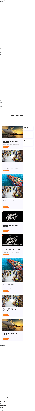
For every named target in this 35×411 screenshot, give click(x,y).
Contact (1, 50)
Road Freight (25, 135)
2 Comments (12, 200)
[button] (1, 2)
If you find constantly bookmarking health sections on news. (11, 250)
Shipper (1, 49)
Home (0, 51)
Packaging (25, 134)
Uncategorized (25, 137)
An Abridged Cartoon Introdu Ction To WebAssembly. (10, 142)
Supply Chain (25, 136)
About (0, 48)
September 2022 (26, 128)
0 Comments (12, 284)
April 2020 (25, 129)
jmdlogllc (9, 200)
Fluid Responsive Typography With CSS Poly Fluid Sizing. (11, 202)
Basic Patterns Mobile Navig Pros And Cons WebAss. (11, 166)
